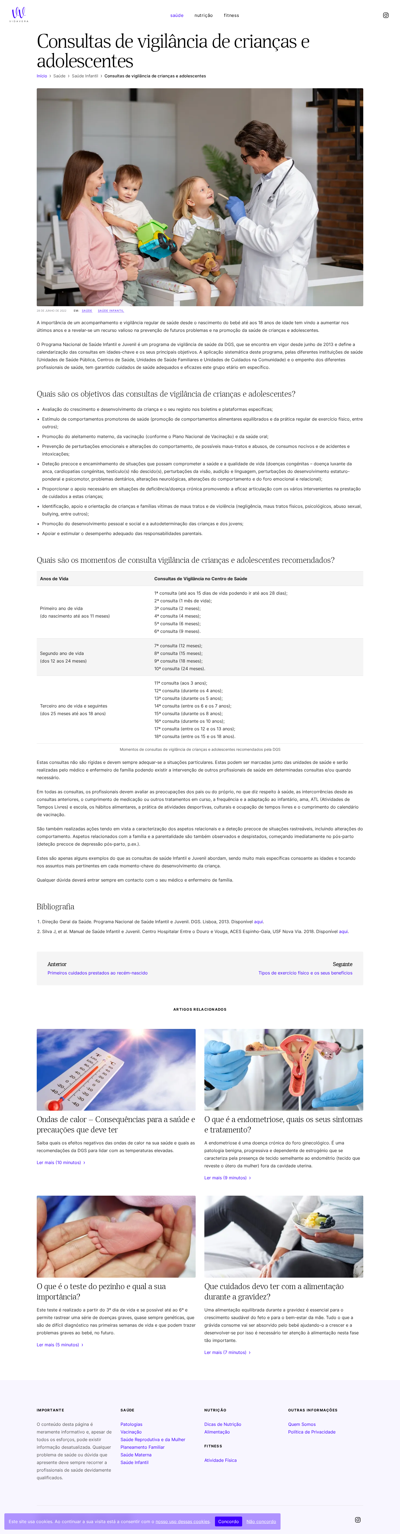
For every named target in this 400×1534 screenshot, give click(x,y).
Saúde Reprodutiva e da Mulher (153, 1439)
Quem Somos (302, 1424)
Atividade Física (220, 1460)
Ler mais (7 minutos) (227, 1352)
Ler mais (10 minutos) (61, 1162)
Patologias (131, 1424)
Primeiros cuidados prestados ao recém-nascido (98, 973)
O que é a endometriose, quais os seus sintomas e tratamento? (283, 1124)
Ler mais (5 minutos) (60, 1344)
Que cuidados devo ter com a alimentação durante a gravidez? (274, 1291)
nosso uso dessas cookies (183, 1521)
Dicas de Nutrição (222, 1424)
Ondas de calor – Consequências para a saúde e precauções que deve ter (116, 1124)
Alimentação (217, 1432)
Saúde (87, 310)
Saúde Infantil (111, 310)
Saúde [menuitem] (177, 15)
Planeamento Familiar (143, 1447)
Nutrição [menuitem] (204, 15)
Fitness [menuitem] (231, 15)
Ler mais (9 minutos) (227, 1177)
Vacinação (131, 1432)
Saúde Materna (136, 1454)
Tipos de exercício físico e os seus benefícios (305, 973)
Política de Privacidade (312, 1432)
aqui (258, 921)
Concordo (228, 1521)
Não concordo (261, 1521)
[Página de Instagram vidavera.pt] (385, 15)
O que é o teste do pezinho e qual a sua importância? (101, 1291)
